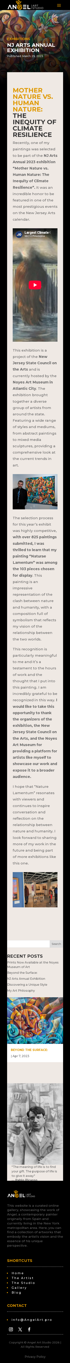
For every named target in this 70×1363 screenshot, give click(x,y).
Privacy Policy (35, 1357)
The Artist (22, 1278)
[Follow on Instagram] (11, 1329)
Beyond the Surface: (22, 973)
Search (56, 944)
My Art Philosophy (21, 990)
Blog (16, 1292)
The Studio (22, 1283)
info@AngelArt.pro (31, 1320)
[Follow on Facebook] (29, 1329)
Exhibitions (18, 39)
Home (17, 1273)
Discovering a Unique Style (27, 984)
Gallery (18, 1288)
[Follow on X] (20, 1329)
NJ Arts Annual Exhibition (26, 978)
